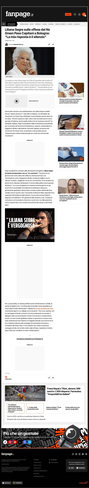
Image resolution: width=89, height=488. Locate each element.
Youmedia (36, 459)
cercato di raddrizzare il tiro (44, 308)
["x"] (20, 442)
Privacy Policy (37, 465)
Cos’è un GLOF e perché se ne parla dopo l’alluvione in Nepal (25, 416)
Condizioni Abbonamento (40, 470)
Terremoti (38, 24)
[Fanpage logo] (17, 14)
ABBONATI (68, 14)
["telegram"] (30, 442)
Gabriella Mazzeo (18, 44)
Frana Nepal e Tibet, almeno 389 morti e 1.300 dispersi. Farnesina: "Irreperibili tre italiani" (64, 391)
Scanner (50, 24)
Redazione (36, 473)
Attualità (11, 24)
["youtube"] (15, 442)
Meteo (31, 24)
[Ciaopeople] (83, 483)
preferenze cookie (39, 476)
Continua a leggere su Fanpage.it (30, 339)
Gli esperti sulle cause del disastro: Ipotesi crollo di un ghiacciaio (26, 419)
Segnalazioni (37, 462)
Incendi (45, 24)
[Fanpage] (7, 454)
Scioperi (70, 24)
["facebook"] (25, 442)
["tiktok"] (5, 442)
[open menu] (3, 24)
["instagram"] (10, 442)
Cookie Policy (37, 468)
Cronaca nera (24, 24)
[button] (52, 44)
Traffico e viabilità (60, 24)
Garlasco (77, 24)
